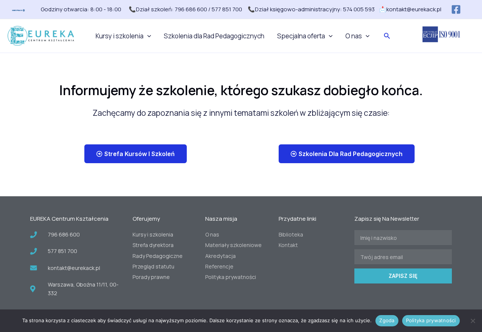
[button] (147, 36)
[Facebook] (456, 9)
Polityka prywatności (431, 320)
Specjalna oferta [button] (301, 36)
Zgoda (386, 320)
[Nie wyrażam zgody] (472, 320)
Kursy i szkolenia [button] (119, 36)
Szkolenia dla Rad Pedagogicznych (214, 36)
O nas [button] (353, 36)
